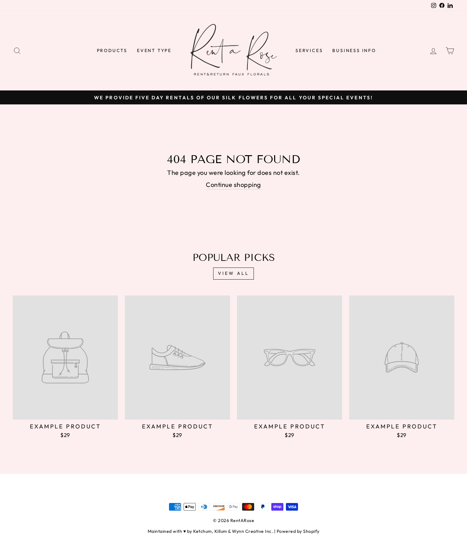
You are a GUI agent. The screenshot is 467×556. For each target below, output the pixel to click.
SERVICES (309, 50)
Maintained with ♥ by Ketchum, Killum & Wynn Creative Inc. (210, 531)
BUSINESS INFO (354, 50)
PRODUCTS (112, 50)
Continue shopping (233, 185)
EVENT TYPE (154, 50)
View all (233, 273)
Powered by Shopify (298, 531)
